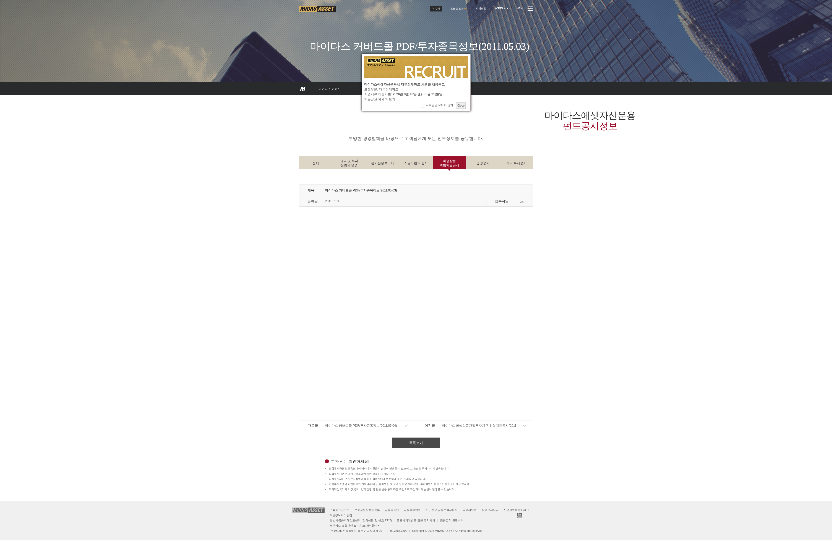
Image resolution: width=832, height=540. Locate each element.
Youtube (519, 515)
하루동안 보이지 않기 (439, 105)
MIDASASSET (303, 88)
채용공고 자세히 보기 (379, 99)
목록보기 (416, 443)
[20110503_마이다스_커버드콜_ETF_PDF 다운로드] (522, 201)
